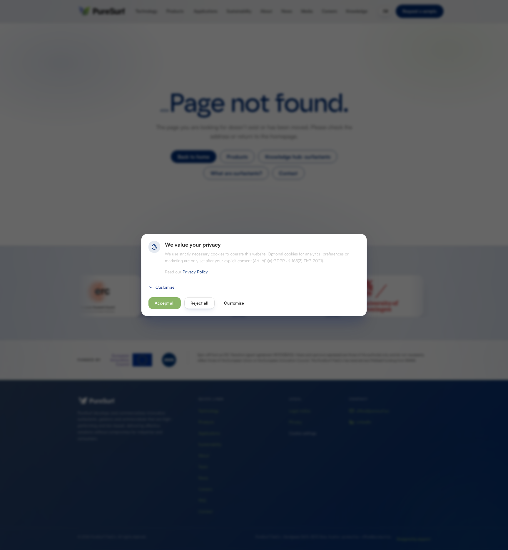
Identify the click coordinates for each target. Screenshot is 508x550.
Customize (165, 287)
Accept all (165, 302)
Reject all (199, 302)
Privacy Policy (195, 271)
